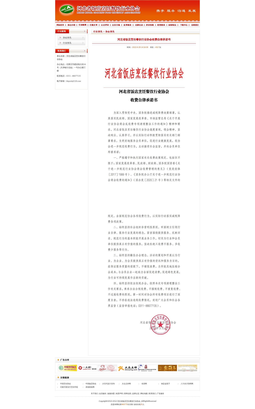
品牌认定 (135, 394)
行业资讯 (67, 43)
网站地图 (144, 394)
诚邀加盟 (111, 394)
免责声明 (119, 394)
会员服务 (102, 394)
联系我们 (152, 394)
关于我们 (94, 394)
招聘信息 (127, 394)
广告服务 (160, 394)
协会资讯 (67, 38)
